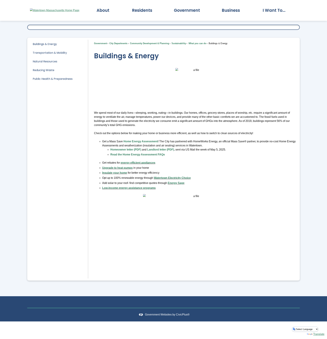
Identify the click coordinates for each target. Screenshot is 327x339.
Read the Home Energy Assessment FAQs (137, 154)
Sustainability (178, 43)
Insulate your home (114, 172)
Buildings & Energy (45, 44)
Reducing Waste (43, 70)
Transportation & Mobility (50, 53)
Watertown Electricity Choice (172, 177)
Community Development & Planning (149, 43)
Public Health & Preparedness (53, 79)
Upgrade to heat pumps (117, 167)
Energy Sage (176, 183)
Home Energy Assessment (140, 141)
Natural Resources (45, 61)
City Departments (118, 43)
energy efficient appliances (138, 162)
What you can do (197, 43)
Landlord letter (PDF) (160, 149)
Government (100, 43)
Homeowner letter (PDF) (125, 149)
